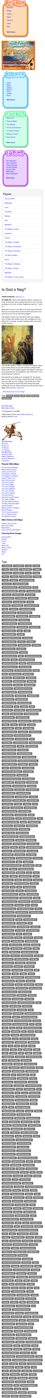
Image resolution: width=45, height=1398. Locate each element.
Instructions (5, 460)
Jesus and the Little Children (11, 530)
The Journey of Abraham (10, 467)
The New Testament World (10, 503)
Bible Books (10, 171)
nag (17, 309)
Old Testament (11, 161)
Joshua (9, 14)
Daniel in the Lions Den (9, 523)
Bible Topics (10, 178)
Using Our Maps (7, 454)
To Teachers (6, 450)
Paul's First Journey (8, 480)
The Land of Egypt (8, 484)
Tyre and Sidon (10, 198)
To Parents (5, 448)
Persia (9, 91)
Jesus (9, 23)
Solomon (10, 20)
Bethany (7, 216)
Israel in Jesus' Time (8, 478)
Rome (9, 95)
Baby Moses (6, 528)
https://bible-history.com (25, 414)
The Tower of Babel (8, 499)
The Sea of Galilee (11, 255)
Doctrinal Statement (8, 458)
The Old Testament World (10, 501)
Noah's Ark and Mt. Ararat (10, 497)
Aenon (7, 259)
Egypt (9, 85)
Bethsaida (8, 273)
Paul (8, 26)
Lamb (3, 543)
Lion (3, 554)
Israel (8, 83)
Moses (9, 11)
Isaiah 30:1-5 (20, 297)
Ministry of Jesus (12, 134)
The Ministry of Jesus (9, 516)
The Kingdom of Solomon (10, 476)
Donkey (4, 539)
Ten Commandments (14, 127)
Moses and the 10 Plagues (10, 508)
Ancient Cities (10, 169)
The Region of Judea (12, 229)
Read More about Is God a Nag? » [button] (14, 392)
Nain (6, 220)
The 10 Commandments (10, 512)
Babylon (9, 89)
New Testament (11, 163)
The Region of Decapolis (13, 246)
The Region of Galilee (12, 242)
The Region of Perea (12, 268)
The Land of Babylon (8, 489)
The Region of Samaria (12, 251)
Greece (9, 93)
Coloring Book (6, 537)
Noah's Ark (10, 118)
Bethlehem (8, 225)
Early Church (11, 137)
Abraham (10, 7)
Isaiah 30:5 (20, 388)
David (9, 17)
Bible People (11, 32)
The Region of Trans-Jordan (14, 277)
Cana (6, 207)
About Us (5, 443)
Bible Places (11, 100)
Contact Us (5, 446)
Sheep (4, 552)
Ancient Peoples (11, 167)
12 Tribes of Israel (13, 131)
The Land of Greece (8, 493)
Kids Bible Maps (7, 441)
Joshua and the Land (9, 472)
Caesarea (8, 233)
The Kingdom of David (9, 474)
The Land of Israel (8, 482)
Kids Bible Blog (6, 452)
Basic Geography (12, 173)
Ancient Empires (11, 165)
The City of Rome (7, 495)
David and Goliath (7, 525)
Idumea (7, 238)
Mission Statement (8, 456)
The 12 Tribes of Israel (9, 514)
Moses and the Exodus (9, 469)
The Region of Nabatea (12, 264)
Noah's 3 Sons (6, 547)
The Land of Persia (8, 491)
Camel (4, 541)
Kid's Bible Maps (7, 406)
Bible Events (11, 142)
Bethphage (8, 203)
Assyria (9, 87)
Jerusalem (8, 212)
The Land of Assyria (8, 486)
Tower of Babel (12, 121)
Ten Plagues (11, 124)
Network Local (12, 416)
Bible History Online (8, 408)
